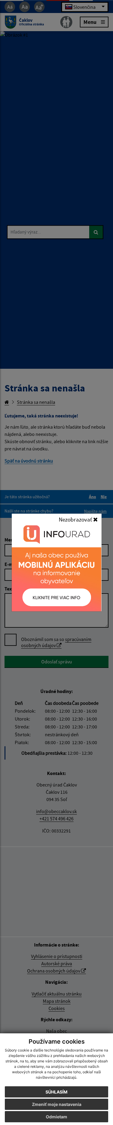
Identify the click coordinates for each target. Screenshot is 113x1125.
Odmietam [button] (56, 1116)
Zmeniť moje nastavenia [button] (56, 1104)
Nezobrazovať (76, 519)
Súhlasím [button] (56, 1091)
